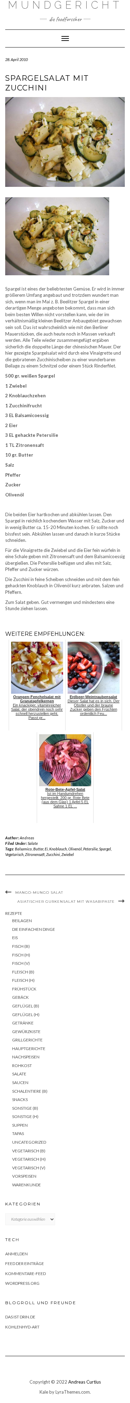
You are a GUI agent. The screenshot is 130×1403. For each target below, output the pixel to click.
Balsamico (23, 849)
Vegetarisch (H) (29, 1159)
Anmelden (16, 1253)
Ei (46, 849)
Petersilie (90, 849)
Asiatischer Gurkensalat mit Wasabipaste (66, 901)
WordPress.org (22, 1283)
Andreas (27, 837)
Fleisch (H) (23, 980)
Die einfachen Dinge (33, 929)
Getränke (23, 1022)
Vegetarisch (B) (28, 1150)
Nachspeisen (26, 1056)
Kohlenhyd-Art (22, 1327)
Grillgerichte (27, 1039)
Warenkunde (26, 1184)
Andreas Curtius (84, 1382)
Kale (44, 1392)
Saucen (20, 1082)
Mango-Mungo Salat (39, 892)
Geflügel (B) (25, 1005)
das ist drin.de (20, 1316)
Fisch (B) (21, 946)
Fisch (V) (21, 963)
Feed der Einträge (24, 1263)
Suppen (20, 1125)
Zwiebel (67, 854)
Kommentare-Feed (25, 1273)
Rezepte (13, 913)
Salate (33, 843)
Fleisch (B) (23, 972)
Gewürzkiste (26, 1031)
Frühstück (24, 988)
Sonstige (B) (25, 1108)
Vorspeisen (24, 1176)
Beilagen (22, 920)
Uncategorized (29, 1142)
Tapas (18, 1133)
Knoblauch (58, 849)
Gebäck (20, 997)
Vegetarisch (14, 854)
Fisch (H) (21, 955)
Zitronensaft (35, 854)
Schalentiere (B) (29, 1091)
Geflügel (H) (26, 1014)
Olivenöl (75, 849)
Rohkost (22, 1065)
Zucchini (53, 854)
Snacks (20, 1099)
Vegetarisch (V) (28, 1167)
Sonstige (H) (25, 1116)
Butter (38, 849)
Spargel (105, 849)
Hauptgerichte (28, 1048)
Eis (15, 937)
